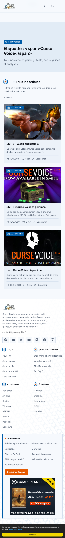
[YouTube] (29, 340)
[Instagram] (53, 340)
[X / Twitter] (21, 340)
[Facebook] (45, 340)
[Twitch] (37, 340)
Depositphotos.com (41, 454)
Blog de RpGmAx (13, 454)
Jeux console (8, 361)
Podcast (6, 421)
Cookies (38, 411)
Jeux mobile (8, 366)
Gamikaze (10, 449)
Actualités (7, 390)
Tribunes (6, 406)
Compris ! (32, 534)
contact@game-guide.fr (14, 332)
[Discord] (13, 340)
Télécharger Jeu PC (14, 459)
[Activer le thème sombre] (52, 6)
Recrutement (40, 401)
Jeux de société (10, 371)
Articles (6, 396)
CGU (36, 406)
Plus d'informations (15, 529)
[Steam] (5, 340)
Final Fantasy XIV (42, 366)
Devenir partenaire (16, 472)
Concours (7, 427)
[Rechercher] (45, 6)
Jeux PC (6, 355)
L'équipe (38, 396)
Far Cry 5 (38, 371)
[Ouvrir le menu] (59, 6)
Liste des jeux (9, 376)
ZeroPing (36, 449)
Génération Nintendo (42, 459)
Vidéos (5, 416)
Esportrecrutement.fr (15, 464)
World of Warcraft (43, 361)
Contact (38, 390)
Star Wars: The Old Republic (48, 355)
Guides (5, 401)
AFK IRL (6, 411)
